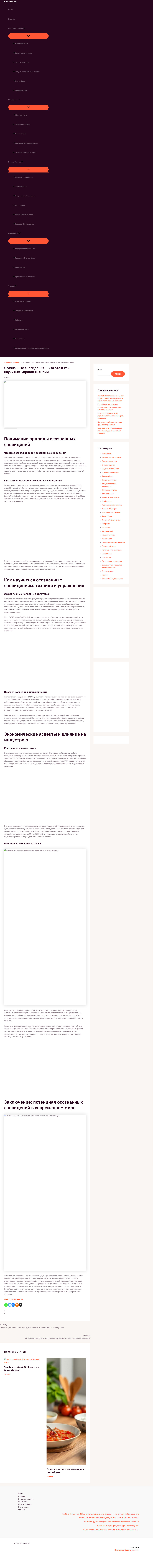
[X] (20, 1305)
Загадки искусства (22, 62)
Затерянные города (22, 124)
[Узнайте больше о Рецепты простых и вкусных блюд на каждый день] (66, 1464)
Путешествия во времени (25, 277)
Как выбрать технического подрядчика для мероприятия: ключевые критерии (109, 407)
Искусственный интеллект (25, 196)
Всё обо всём (10, 1)
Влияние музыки (21, 44)
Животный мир (21, 115)
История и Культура (16, 28)
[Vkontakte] (13, 1305)
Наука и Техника (14, 162)
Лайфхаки (19, 320)
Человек (11, 286)
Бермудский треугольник (25, 249)
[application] (25, 28)
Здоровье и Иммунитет (24, 311)
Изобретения (20, 205)
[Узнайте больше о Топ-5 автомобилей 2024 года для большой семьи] (24, 1362)
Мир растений (20, 134)
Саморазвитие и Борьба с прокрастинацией (32, 348)
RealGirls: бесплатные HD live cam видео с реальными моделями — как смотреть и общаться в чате (111, 398)
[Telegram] (9, 1305)
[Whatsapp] (6, 1305)
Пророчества (20, 267)
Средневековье (21, 90)
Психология (19, 339)
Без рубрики (106, 454)
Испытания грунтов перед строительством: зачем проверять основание (111, 415)
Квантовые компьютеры (24, 215)
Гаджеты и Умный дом (24, 177)
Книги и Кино (20, 81)
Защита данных (21, 186)
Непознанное (13, 233)
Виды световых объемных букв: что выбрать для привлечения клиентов (110, 430)
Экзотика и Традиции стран (25, 153)
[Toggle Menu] (28, 36)
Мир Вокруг (12, 100)
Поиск (100, 370)
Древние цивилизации (23, 53)
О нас (10, 10)
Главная (11, 19)
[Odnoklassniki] (17, 1305)
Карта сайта (134, 1547)
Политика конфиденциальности (126, 1550)
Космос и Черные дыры (24, 224)
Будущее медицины (23, 301)
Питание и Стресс (22, 329)
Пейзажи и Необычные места (26, 143)
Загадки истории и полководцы (27, 72)
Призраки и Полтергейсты (25, 258)
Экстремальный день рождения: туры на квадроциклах (117, 1526)
